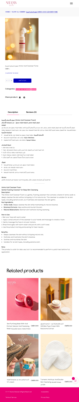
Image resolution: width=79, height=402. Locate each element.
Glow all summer (23, 89)
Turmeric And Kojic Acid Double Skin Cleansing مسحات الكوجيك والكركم (52, 382)
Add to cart (22, 80)
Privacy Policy (45, 397)
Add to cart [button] (31, 324)
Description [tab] (13, 112)
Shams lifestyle (14, 392)
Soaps (33, 89)
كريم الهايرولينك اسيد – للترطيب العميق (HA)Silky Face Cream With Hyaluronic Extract (52, 326)
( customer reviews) (11, 73)
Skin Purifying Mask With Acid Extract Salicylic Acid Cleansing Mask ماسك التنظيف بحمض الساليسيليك (18, 326)
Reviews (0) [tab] (31, 112)
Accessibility (45, 392)
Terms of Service (11, 397)
